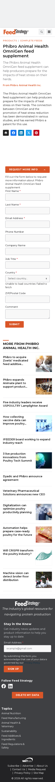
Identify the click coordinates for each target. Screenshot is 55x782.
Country (11, 272)
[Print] (6, 133)
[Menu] (49, 32)
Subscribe (13, 765)
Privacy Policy (22, 773)
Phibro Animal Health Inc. (25, 85)
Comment (11, 307)
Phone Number (14, 232)
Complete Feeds (31, 40)
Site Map (39, 773)
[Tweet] (29, 133)
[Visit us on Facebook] (3, 686)
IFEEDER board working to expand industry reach (26, 441)
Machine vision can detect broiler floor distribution (16, 577)
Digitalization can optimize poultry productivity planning (17, 509)
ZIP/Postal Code (15, 293)
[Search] (41, 32)
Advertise (27, 765)
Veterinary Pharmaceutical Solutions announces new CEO (24, 492)
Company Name (15, 245)
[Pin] (36, 133)
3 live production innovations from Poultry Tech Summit (17, 457)
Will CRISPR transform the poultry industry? (18, 552)
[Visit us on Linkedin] (10, 686)
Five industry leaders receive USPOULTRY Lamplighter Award (25, 404)
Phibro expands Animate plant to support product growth (14, 383)
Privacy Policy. (32, 662)
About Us (42, 765)
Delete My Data (27, 695)
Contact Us (18, 769)
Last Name (13, 205)
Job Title (11, 259)
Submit (14, 324)
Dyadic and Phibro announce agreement (22, 478)
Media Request (37, 769)
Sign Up (13, 669)
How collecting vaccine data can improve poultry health (14, 420)
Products (10, 40)
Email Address (15, 218)
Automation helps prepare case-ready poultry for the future (17, 531)
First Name (13, 191)
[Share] (13, 133)
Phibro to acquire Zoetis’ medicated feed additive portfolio (15, 361)
